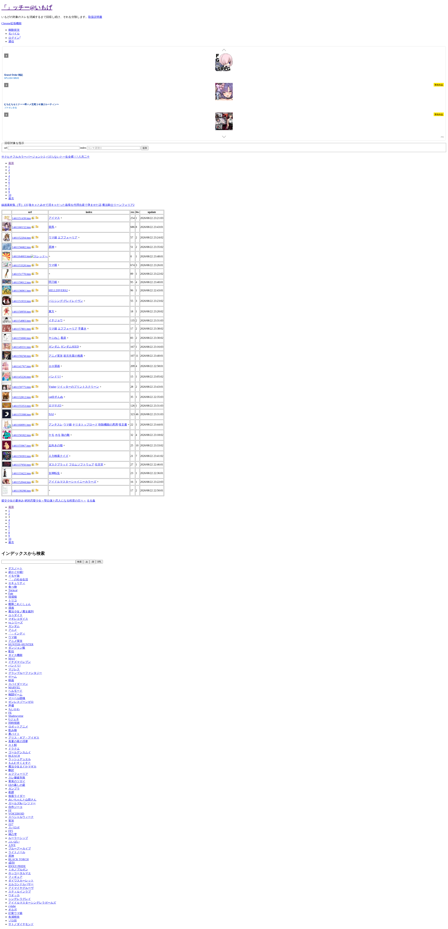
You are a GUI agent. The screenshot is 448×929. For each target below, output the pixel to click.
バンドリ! (55, 376)
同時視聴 (14, 722)
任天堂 (99, 464)
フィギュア (15, 876)
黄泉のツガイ (16, 781)
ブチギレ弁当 (10, 107)
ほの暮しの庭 (16, 784)
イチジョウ (56, 320)
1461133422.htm (21, 473)
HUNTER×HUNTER (20, 644)
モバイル (14, 33)
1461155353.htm (21, 405)
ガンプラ (14, 788)
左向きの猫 (56, 445)
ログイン (14, 37)
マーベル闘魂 (16, 698)
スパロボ (14, 827)
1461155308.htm (21, 414)
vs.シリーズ (15, 622)
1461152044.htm (21, 482)
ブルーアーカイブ (19, 848)
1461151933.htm (21, 301)
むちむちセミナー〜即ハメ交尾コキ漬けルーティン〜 (31, 104)
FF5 (10, 830)
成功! (11, 862)
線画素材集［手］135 (14, 204)
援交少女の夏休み (12, 500)
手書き (82, 328)
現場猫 (12, 596)
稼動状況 (14, 29)
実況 (11, 820)
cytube (12, 906)
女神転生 (54, 473)
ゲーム (12, 676)
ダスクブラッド (58, 464)
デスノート (15, 568)
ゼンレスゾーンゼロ (21, 701)
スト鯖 (12, 744)
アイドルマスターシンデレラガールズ (32, 902)
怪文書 (123, 424)
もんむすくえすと (19, 762)
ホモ (58, 434)
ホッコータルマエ (19, 873)
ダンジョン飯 (16, 647)
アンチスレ (56, 424)
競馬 (51, 226)
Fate (10, 593)
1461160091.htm (21, 424)
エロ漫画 (54, 366)
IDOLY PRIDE (17, 866)
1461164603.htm (21, 256)
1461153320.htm (21, 265)
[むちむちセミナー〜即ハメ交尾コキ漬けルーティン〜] (224, 92)
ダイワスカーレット (21, 880)
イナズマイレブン (19, 661)
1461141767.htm (21, 366)
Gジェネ (13, 719)
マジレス (14, 669)
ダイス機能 (15, 655)
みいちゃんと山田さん (22, 799)
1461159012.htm (21, 282)
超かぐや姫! (15, 572)
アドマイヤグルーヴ (21, 887)
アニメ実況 (56, 355)
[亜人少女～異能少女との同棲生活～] (224, 121)
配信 (11, 651)
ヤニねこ (54, 337)
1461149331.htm (21, 347)
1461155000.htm (21, 338)
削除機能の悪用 (108, 424)
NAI (51, 414)
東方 (51, 311)
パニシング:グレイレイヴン (66, 300)
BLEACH (14, 755)
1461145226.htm (21, 376)
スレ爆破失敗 (16, 777)
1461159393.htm (21, 456)
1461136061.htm (21, 290)
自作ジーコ (15, 806)
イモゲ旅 (14, 575)
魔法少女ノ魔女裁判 (21, 611)
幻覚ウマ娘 (15, 913)
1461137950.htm (21, 464)
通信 (11, 41)
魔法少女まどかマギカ (22, 766)
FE (10, 712)
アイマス (54, 217)
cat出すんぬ (56, 396)
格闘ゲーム (15, 694)
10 (9, 195)
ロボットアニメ (18, 726)
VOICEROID (16, 813)
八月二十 (84, 156)
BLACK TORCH (18, 859)
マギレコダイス (18, 618)
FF (10, 810)
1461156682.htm (21, 247)
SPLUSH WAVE (11, 77)
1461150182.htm (21, 435)
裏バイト (14, 733)
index (83, 147)
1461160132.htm (21, 227)
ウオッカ (14, 895)
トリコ (12, 600)
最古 (11, 198)
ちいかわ (14, 709)
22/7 (10, 824)
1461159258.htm (21, 356)
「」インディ (16, 633)
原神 (51, 246)
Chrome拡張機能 (11, 23)
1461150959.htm (21, 311)
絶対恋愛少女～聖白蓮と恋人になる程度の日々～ (55, 500)
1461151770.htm (21, 274)
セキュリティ (16, 583)
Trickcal (12, 590)
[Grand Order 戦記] (224, 62)
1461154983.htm (21, 320)
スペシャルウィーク (21, 816)
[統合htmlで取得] (33, 218)
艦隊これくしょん (19, 604)
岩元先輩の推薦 (73, 355)
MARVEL (14, 687)
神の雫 (12, 834)
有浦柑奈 (14, 916)
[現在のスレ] (39, 256)
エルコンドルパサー (21, 884)
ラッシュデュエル (19, 759)
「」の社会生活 (18, 579)
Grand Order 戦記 (13, 74)
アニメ (12, 629)
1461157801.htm (21, 328)
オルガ (12, 909)
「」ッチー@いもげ (26, 7)
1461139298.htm (21, 490)
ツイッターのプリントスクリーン (78, 386)
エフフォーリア (67, 237)
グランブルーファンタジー (25, 672)
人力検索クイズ (58, 455)
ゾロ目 (12, 920)
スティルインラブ (19, 891)
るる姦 (91, 500)
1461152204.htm (21, 237)
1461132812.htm (21, 397)
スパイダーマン (18, 684)
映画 (11, 680)
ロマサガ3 (55, 405)
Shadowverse (15, 715)
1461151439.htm (21, 218)
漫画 (11, 607)
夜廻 (11, 792)
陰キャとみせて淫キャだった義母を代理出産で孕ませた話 (65, 204)
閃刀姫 (53, 281)
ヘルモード (15, 690)
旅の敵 (65, 434)
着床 (63, 337)
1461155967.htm (21, 445)
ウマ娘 (53, 237)
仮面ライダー (16, 795)
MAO (11, 658)
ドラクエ (14, 748)
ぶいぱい (14, 841)
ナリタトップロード (85, 424)
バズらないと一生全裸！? (62, 156)
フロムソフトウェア (81, 464)
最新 (11, 163)
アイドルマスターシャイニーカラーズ (72, 481)
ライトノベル (16, 852)
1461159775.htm (21, 387)
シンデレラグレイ (19, 898)
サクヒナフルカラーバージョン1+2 (23, 156)
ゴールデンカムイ (19, 752)
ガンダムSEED (70, 346)
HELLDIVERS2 (58, 290)
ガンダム (54, 346)
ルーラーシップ (18, 838)
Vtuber (52, 386)
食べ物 (12, 586)
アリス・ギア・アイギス (23, 737)
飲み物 (12, 730)
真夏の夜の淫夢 (18, 741)
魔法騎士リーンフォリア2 (118, 204)
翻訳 (11, 770)
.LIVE (12, 845)
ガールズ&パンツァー (22, 803)
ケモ (51, 434)
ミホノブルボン (18, 869)
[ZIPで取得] (36, 218)
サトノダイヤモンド (21, 924)
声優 (11, 705)
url (6, 147)
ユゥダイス (15, 615)
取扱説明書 (95, 16)
